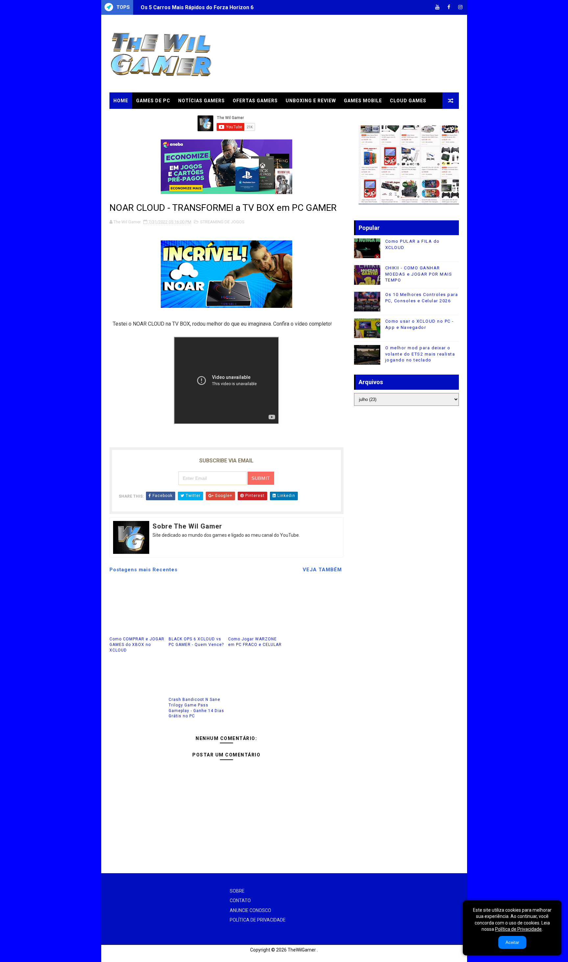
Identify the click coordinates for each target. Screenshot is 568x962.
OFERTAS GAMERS (255, 100)
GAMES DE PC (153, 100)
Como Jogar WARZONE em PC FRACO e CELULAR (255, 642)
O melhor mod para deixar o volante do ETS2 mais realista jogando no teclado (420, 353)
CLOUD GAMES (408, 100)
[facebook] (449, 7)
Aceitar (512, 942)
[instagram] (460, 7)
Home (120, 100)
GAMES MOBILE (363, 100)
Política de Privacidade (518, 929)
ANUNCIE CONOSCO (250, 910)
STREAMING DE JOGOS (222, 221)
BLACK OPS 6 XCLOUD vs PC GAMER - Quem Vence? (196, 642)
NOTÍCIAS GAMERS (201, 100)
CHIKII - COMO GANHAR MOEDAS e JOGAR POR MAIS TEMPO (418, 273)
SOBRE (237, 891)
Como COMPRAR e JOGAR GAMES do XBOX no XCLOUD (136, 645)
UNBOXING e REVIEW (311, 100)
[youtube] (437, 7)
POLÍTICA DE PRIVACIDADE (258, 920)
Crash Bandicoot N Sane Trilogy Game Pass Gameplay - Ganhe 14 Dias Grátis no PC (196, 707)
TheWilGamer (302, 949)
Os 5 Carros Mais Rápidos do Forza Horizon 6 (197, 7)
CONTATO (240, 900)
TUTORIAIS (127, 117)
